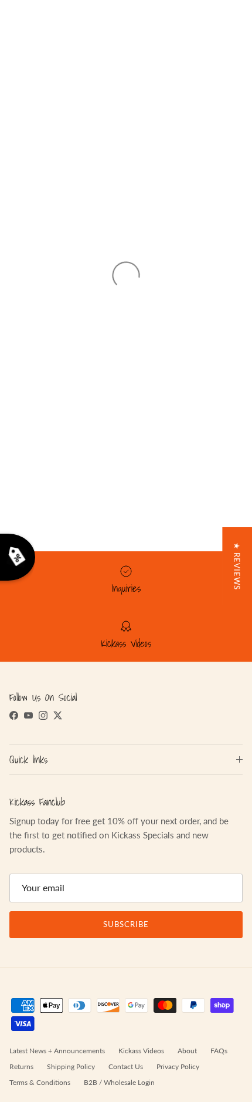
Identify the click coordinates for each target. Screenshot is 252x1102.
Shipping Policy (71, 1066)
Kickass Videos (141, 1050)
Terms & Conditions (39, 1082)
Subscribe (126, 924)
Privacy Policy (177, 1066)
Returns (21, 1066)
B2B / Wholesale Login (119, 1082)
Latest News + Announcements (57, 1050)
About (187, 1050)
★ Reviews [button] (236, 566)
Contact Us (125, 1066)
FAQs (218, 1050)
